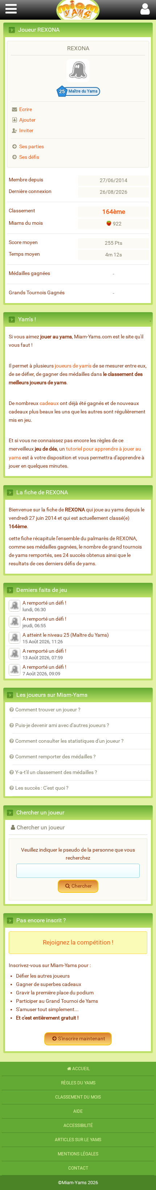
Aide (78, 1111)
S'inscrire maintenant (81, 1039)
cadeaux (49, 403)
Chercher (81, 886)
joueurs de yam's (73, 366)
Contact (78, 1168)
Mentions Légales (78, 1153)
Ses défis (29, 157)
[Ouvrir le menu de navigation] (11, 8)
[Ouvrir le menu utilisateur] (145, 8)
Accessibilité (78, 1125)
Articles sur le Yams (78, 1139)
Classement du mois (78, 1097)
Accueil (81, 1068)
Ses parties (31, 147)
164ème (113, 211)
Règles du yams (78, 1082)
